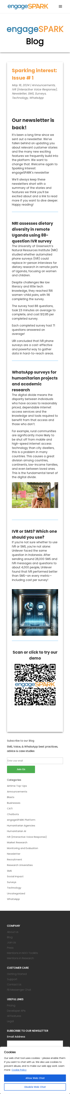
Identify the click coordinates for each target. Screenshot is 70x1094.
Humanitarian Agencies (21, 825)
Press (10, 948)
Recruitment (14, 859)
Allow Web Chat (35, 1078)
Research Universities (20, 865)
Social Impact (15, 876)
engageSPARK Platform (21, 819)
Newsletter (19, 93)
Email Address (16, 1036)
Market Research (17, 842)
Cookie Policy (19, 1070)
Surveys (40, 93)
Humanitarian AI (16, 831)
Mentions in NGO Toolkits (22, 953)
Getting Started (17, 974)
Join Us (11, 942)
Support (12, 979)
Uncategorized (16, 893)
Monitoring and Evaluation (22, 848)
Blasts (10, 797)
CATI (10, 808)
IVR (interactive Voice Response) (34, 89)
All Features (14, 1016)
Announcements (43, 85)
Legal (10, 1021)
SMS (31, 93)
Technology (20, 98)
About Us (12, 932)
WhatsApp (36, 98)
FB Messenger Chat (19, 990)
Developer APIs (16, 1011)
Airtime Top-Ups (17, 786)
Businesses (13, 803)
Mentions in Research (20, 958)
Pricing (11, 1005)
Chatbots (13, 814)
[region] (35, 1070)
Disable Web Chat (35, 1087)
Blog (10, 937)
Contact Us (14, 984)
